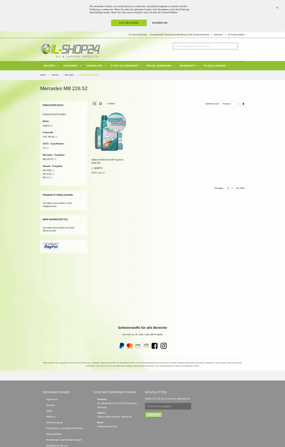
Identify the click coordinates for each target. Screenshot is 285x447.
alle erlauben (129, 22)
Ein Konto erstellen (236, 35)
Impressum (52, 399)
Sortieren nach (212, 104)
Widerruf (50, 416)
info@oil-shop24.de (107, 426)
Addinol (48, 125)
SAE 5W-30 (50, 137)
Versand (50, 405)
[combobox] (205, 46)
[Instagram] (163, 348)
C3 (45, 148)
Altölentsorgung (54, 422)
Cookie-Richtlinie (169, 12)
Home (43, 75)
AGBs (49, 411)
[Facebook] (154, 348)
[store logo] (70, 49)
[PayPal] (121, 348)
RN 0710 (48, 174)
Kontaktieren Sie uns (57, 445)
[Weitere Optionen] (51, 249)
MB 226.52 (49, 159)
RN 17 (47, 177)
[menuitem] (49, 66)
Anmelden (218, 35)
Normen (55, 75)
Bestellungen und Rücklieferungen (64, 439)
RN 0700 (48, 170)
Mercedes (69, 75)
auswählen (160, 22)
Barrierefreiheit (54, 434)
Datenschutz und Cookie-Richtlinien (64, 428)
